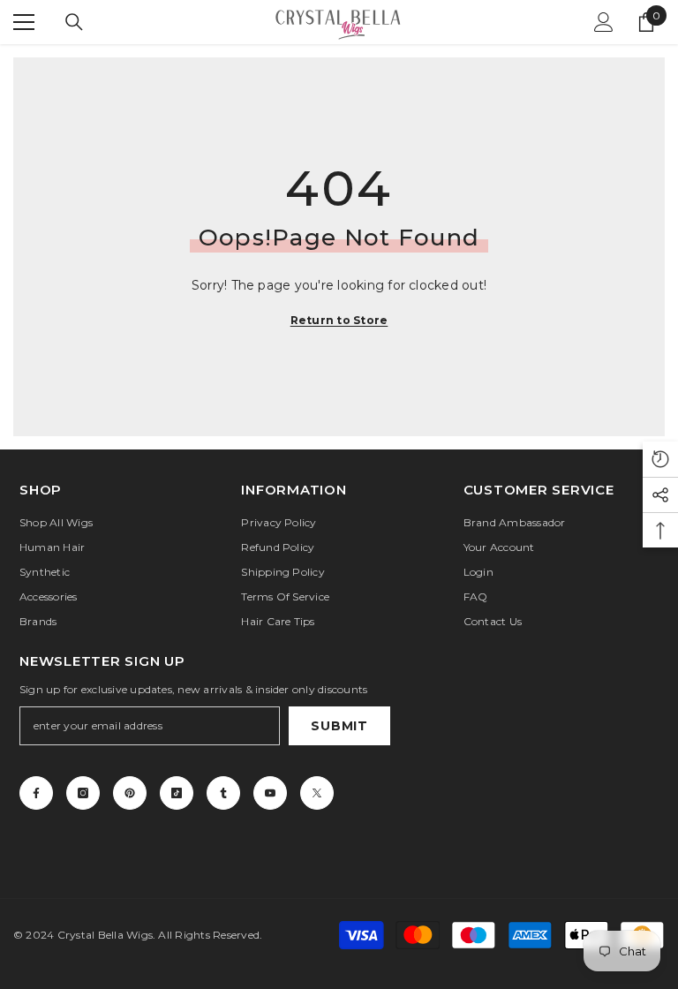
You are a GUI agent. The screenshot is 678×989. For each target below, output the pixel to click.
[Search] (74, 22)
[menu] (23, 22)
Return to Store (339, 320)
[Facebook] (36, 793)
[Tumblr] (223, 793)
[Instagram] (83, 793)
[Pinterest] (130, 793)
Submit (339, 726)
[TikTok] (176, 793)
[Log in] (604, 22)
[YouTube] (270, 793)
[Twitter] (317, 793)
